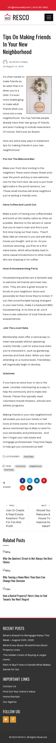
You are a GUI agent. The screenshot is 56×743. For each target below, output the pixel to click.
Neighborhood (35, 466)
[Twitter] (6, 719)
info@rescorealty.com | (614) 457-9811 (28, 7)
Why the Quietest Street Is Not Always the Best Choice (27, 560)
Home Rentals (11, 696)
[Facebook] (13, 719)
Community (20, 466)
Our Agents (9, 701)
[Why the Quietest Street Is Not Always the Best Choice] (6, 552)
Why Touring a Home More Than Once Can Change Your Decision (24, 579)
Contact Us (9, 686)
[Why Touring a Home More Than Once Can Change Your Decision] (6, 570)
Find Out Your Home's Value (19, 691)
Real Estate (28, 457)
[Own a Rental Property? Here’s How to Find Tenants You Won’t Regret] (6, 589)
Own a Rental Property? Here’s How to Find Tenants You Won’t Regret (25, 597)
